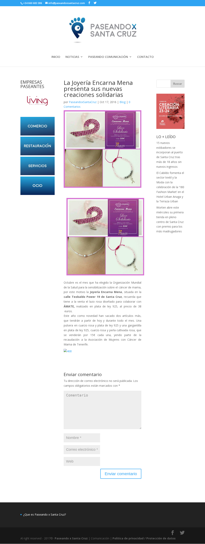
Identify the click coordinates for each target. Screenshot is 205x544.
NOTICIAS (72, 57)
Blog (123, 102)
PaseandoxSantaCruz (82, 102)
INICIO (55, 57)
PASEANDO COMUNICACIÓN (108, 57)
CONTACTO (145, 57)
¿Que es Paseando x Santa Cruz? (44, 514)
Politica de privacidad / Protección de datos (144, 538)
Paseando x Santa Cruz (71, 538)
